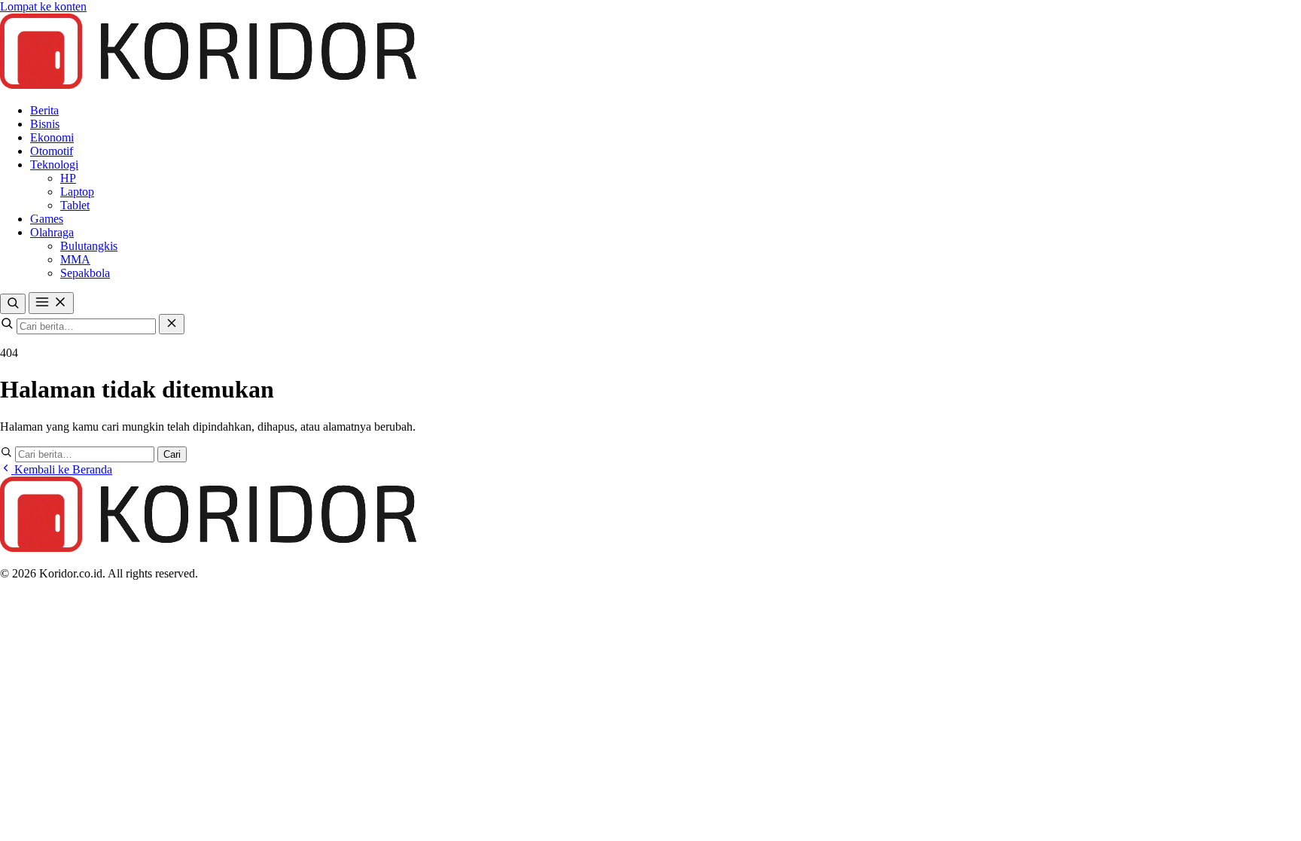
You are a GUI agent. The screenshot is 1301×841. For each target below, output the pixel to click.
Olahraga (52, 232)
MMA (75, 259)
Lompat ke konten (43, 6)
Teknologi (54, 164)
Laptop (77, 191)
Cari (172, 454)
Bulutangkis (88, 245)
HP (68, 178)
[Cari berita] (13, 304)
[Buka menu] (51, 303)
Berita (44, 110)
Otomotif (51, 151)
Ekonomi (52, 137)
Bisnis (44, 123)
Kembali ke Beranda (61, 469)
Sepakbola (85, 273)
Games (46, 218)
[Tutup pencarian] (171, 324)
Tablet (75, 205)
